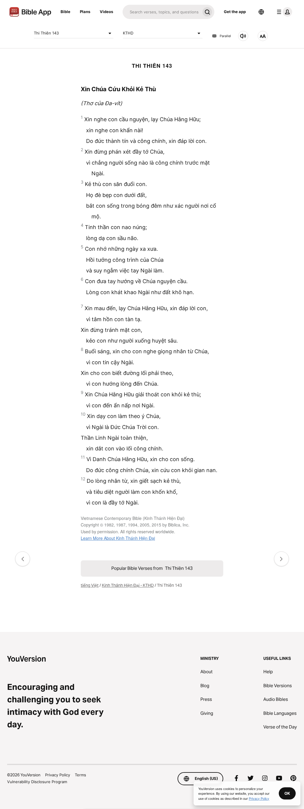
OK (287, 793)
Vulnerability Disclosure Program (37, 781)
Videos (106, 11)
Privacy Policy (57, 774)
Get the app (235, 11)
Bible (65, 11)
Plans (85, 11)
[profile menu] (283, 12)
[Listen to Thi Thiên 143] (243, 36)
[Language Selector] (261, 12)
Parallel (225, 36)
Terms (80, 774)
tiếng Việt (90, 585)
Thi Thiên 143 (46, 33)
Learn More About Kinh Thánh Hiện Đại (118, 538)
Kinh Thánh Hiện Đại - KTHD (128, 585)
